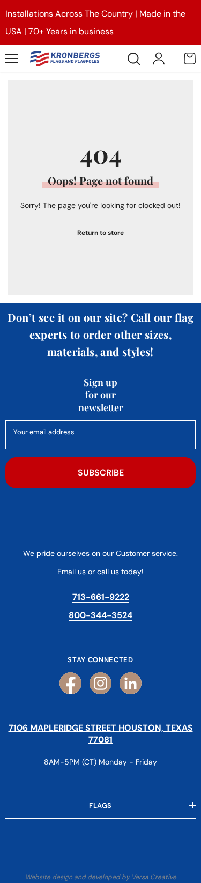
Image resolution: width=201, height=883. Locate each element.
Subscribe (101, 472)
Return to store (100, 232)
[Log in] (159, 58)
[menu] (11, 58)
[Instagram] (100, 683)
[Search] (134, 59)
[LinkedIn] (131, 683)
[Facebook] (70, 683)
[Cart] (190, 58)
